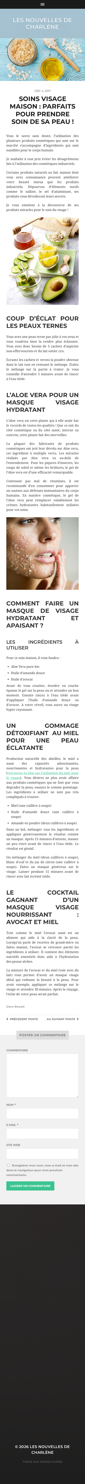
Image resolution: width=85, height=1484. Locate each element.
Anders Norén (51, 1461)
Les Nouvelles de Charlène (42, 23)
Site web (13, 1145)
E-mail (12, 1125)
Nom (11, 1105)
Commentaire (17, 1050)
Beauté (19, 1006)
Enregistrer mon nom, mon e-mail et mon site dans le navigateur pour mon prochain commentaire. (42, 1170)
